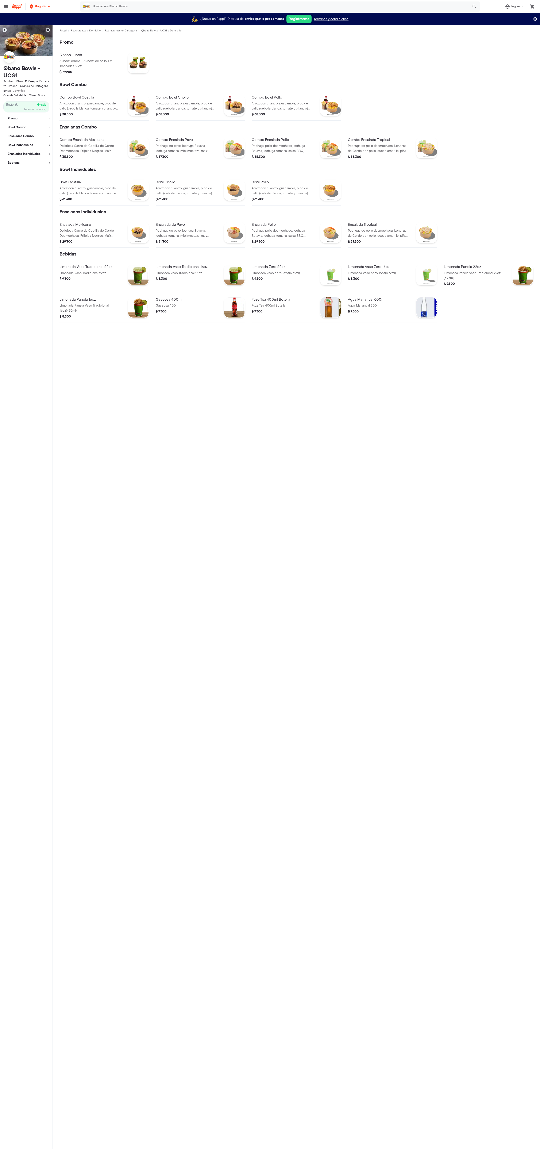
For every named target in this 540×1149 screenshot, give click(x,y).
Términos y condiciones (331, 19)
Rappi (63, 30)
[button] (40, 6)
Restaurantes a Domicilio (86, 30)
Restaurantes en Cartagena (121, 30)
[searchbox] (279, 6)
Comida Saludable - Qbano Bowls (24, 95)
